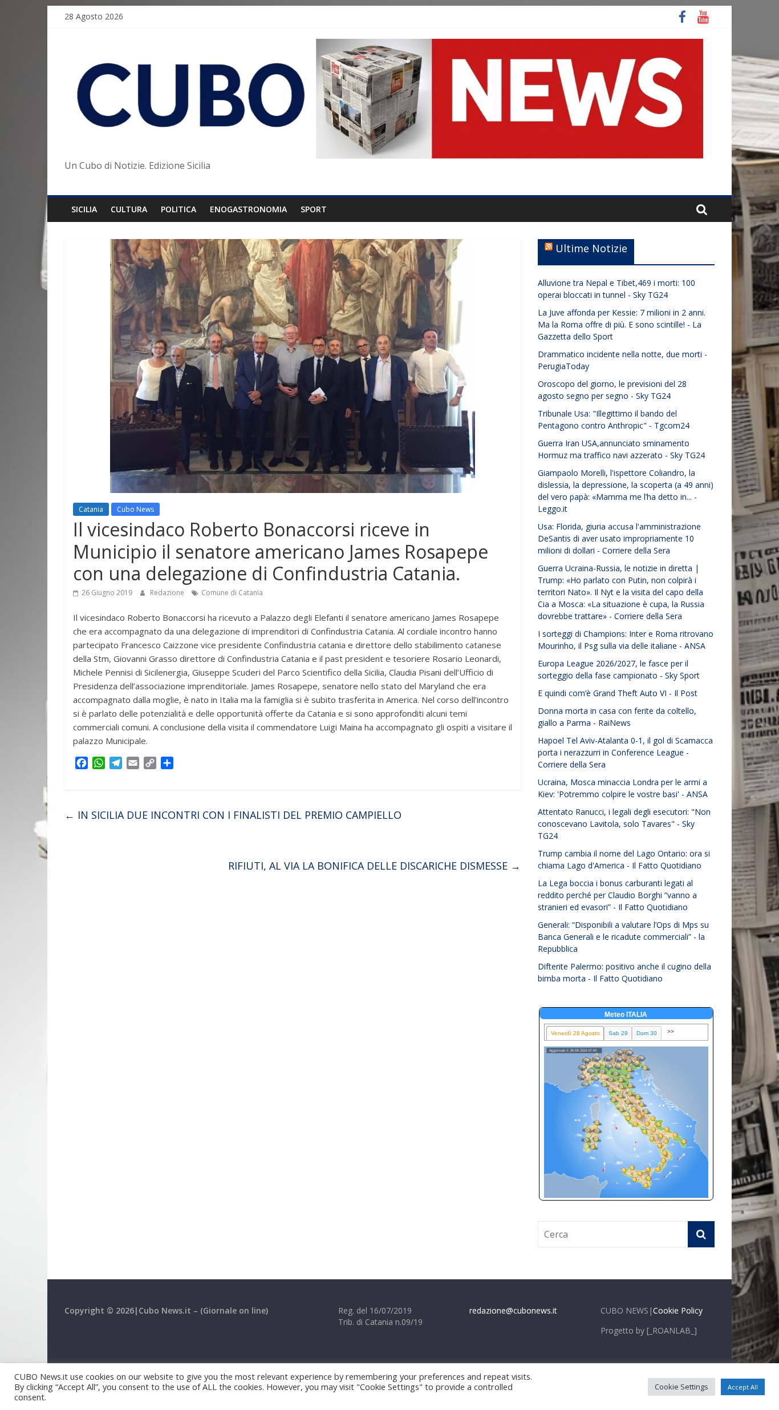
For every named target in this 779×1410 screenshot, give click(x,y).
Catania (91, 509)
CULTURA (129, 209)
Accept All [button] (743, 1387)
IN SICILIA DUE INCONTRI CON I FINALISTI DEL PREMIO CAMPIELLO (232, 815)
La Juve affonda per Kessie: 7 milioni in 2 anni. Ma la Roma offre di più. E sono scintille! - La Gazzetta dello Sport (621, 324)
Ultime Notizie (591, 248)
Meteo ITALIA (625, 1015)
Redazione (168, 592)
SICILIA (84, 209)
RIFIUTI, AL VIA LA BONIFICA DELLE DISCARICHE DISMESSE (374, 865)
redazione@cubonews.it (513, 1310)
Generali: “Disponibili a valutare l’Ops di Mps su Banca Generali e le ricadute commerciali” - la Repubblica (623, 936)
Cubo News (135, 509)
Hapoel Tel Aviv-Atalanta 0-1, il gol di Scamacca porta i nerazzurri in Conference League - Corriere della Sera (625, 752)
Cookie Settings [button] (681, 1386)
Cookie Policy (678, 1310)
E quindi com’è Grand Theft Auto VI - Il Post (617, 693)
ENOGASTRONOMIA (248, 209)
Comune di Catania (232, 592)
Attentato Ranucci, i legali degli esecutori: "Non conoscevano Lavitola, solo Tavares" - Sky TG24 (624, 823)
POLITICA (178, 209)
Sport (314, 209)
